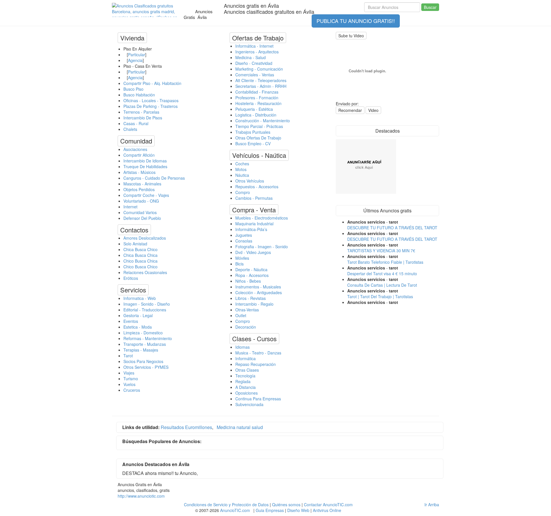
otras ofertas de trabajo (258, 138)
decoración (245, 327)
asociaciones (135, 149)
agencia (135, 60)
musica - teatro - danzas (258, 353)
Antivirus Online (327, 510)
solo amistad (135, 244)
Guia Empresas (270, 510)
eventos (130, 321)
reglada (243, 381)
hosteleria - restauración (258, 103)
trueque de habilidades (145, 166)
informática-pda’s (251, 229)
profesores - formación (256, 97)
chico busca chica (140, 261)
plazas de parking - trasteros (150, 106)
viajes (128, 373)
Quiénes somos (286, 504)
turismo (130, 378)
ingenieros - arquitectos (257, 52)
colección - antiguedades (258, 292)
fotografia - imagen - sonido (261, 246)
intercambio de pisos (142, 118)
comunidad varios (140, 212)
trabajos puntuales (252, 132)
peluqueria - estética (254, 109)
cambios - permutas (254, 198)
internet (130, 206)
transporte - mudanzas (144, 344)
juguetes (243, 235)
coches (242, 163)
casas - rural (135, 123)
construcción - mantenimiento (262, 120)
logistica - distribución (255, 115)
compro (242, 192)
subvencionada (249, 404)
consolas (243, 241)
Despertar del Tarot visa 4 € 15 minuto (382, 273)
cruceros (131, 390)
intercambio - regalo (254, 304)
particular (136, 54)
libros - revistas (250, 298)
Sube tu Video (351, 35)
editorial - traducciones (144, 310)
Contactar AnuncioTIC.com (328, 504)
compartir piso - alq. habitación (152, 83)
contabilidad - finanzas (256, 92)
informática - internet (254, 46)
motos (241, 169)
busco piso (133, 89)
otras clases (247, 370)
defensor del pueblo (142, 218)
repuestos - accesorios (256, 186)
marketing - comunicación (259, 69)
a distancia (245, 387)
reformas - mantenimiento (147, 338)
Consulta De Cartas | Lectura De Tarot (382, 285)
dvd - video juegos (253, 252)
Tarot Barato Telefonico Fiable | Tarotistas (385, 262)
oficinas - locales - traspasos (151, 100)
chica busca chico (140, 249)
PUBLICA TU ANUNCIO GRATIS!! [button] (356, 20)
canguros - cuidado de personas (154, 178)
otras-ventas (247, 310)
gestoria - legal (138, 315)
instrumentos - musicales (258, 287)
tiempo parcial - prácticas (259, 126)
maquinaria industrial (254, 223)
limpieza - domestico (143, 332)
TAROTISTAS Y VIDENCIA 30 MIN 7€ (381, 250)
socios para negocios (143, 361)
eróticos (130, 278)
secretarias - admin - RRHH (260, 86)
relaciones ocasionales (145, 272)
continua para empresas (258, 398)
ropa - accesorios (252, 275)
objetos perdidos (139, 189)
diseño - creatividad (253, 63)
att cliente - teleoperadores (260, 80)
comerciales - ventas (254, 74)
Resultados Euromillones (186, 427)
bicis (239, 264)
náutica (242, 175)
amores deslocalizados (144, 238)
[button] (132, 37)
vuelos (129, 384)
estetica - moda (137, 327)
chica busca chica (140, 255)
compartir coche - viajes (146, 195)
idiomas (242, 347)
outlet (240, 315)
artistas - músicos (139, 172)
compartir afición (139, 155)
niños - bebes (248, 281)
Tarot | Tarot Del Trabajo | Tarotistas (380, 296)
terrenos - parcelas (141, 112)
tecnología (245, 376)
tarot (128, 355)
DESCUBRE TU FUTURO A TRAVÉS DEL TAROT (392, 227)
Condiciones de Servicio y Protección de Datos (226, 504)
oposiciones (246, 393)
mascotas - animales (142, 184)
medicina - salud (250, 57)
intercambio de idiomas (145, 161)
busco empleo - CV (253, 143)
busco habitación (139, 95)
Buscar (430, 7)
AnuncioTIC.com (235, 510)
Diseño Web (298, 510)
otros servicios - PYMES (145, 367)
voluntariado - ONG (141, 201)
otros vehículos (249, 181)
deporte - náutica (251, 269)
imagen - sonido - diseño (146, 304)
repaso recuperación (255, 364)
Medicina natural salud (240, 427)
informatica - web (139, 298)
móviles (242, 258)
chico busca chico (140, 266)
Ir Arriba (431, 504)
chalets (130, 129)
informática (245, 358)
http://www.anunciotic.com (141, 496)
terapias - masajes (140, 350)
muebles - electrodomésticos (261, 218)
